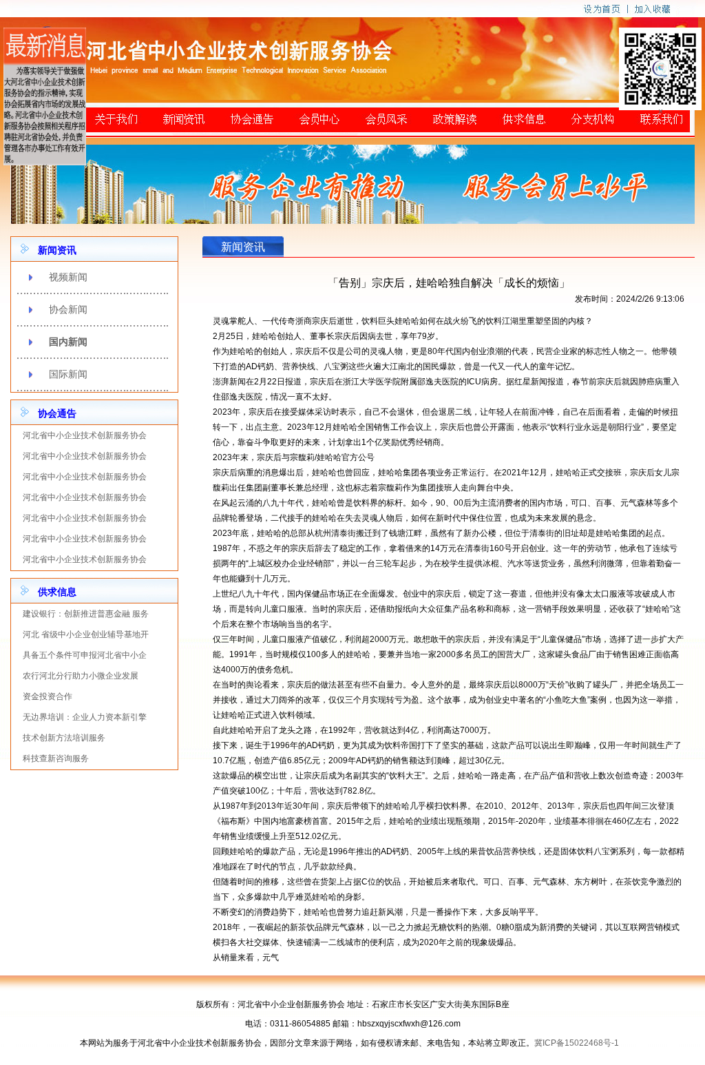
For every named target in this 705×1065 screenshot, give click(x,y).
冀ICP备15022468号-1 (576, 1043)
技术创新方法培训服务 (64, 738)
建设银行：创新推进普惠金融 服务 (86, 614)
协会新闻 (68, 309)
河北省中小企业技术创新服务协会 (85, 435)
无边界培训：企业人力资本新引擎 (85, 717)
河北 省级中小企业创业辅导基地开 (86, 634)
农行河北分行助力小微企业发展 (80, 676)
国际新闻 (68, 374)
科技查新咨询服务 (56, 758)
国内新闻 (68, 341)
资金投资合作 (47, 696)
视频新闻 (68, 276)
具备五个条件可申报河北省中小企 (85, 655)
